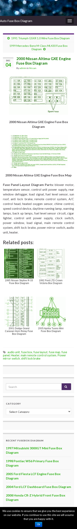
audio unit (14, 352)
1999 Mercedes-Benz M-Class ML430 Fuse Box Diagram (38, 47)
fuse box (26, 352)
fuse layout (40, 352)
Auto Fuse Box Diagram (16, 21)
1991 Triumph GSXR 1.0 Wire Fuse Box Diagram (40, 38)
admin (23, 68)
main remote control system (38, 355)
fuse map (54, 352)
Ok (38, 524)
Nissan (32, 68)
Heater (15, 355)
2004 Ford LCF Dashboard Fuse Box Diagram (38, 487)
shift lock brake (30, 358)
